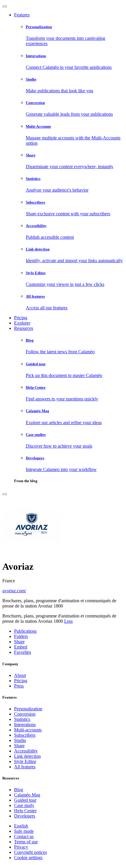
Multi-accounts (28, 729)
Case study (24, 805)
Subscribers (24, 735)
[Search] (4, 494)
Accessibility (26, 750)
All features (24, 766)
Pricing (20, 317)
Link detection (27, 756)
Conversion (24, 714)
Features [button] (22, 14)
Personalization (28, 708)
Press (19, 685)
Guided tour (25, 800)
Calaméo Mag (27, 794)
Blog (18, 789)
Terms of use (26, 841)
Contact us (24, 836)
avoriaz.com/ (14, 590)
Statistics (22, 719)
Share (19, 745)
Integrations (25, 724)
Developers (24, 815)
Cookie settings (28, 857)
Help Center (25, 810)
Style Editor (25, 761)
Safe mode (24, 831)
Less (68, 621)
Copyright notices (30, 852)
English (21, 825)
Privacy (21, 846)
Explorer (22, 322)
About (20, 675)
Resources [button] (23, 328)
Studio (20, 740)
